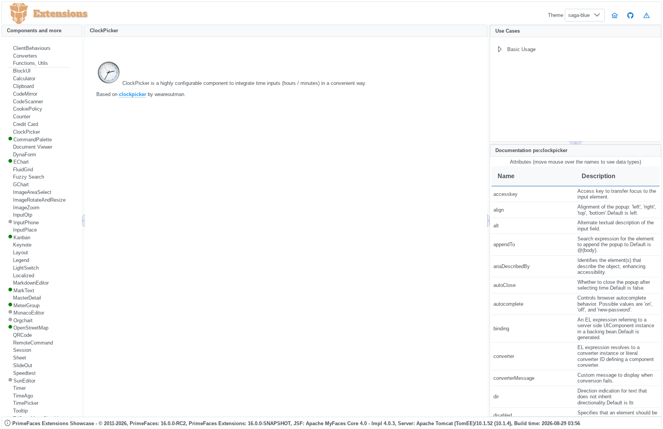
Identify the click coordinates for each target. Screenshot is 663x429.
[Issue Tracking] (646, 15)
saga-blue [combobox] (579, 15)
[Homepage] (614, 15)
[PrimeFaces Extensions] (18, 13)
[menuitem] (38, 48)
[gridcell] (533, 194)
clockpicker (132, 94)
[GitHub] (630, 15)
